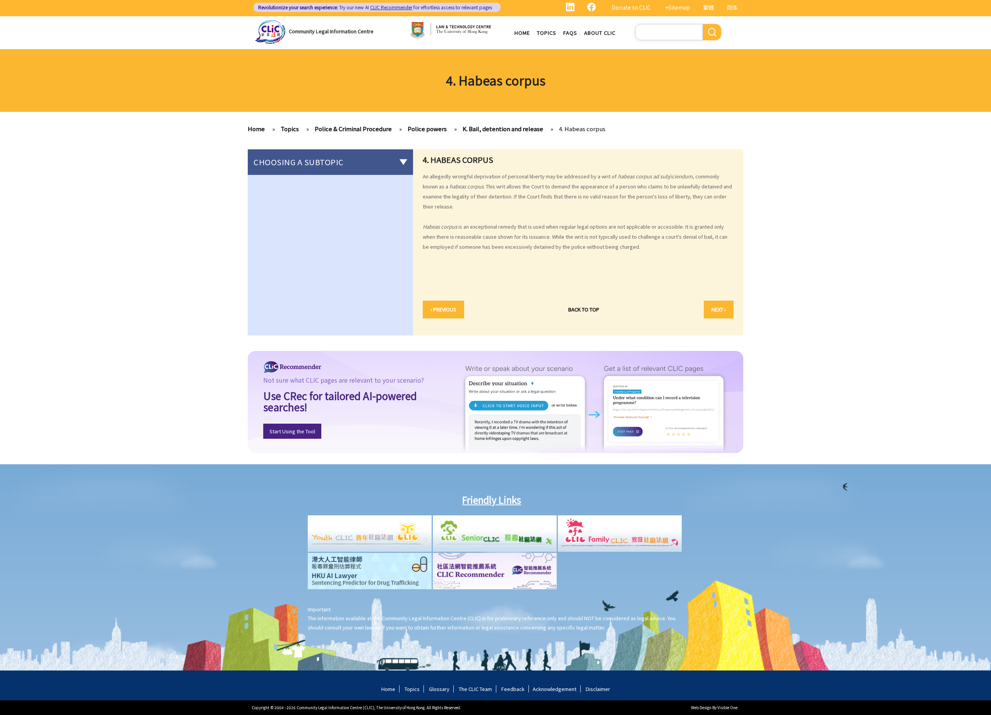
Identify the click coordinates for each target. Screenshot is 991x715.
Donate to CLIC (631, 7)
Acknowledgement (554, 689)
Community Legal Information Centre (331, 31)
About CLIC (600, 32)
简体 (732, 7)
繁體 (708, 7)
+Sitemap (677, 7)
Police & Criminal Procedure (353, 129)
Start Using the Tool (292, 431)
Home (522, 32)
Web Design (701, 707)
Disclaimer (598, 689)
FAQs (570, 32)
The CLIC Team (475, 689)
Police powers (427, 129)
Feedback (513, 689)
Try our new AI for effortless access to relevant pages (375, 7)
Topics (546, 32)
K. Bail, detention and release (503, 129)
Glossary (439, 689)
